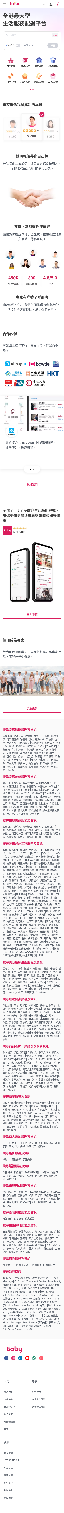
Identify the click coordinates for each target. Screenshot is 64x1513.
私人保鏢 (20, 1146)
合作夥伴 (8, 1482)
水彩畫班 (11, 1086)
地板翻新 (44, 928)
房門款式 (33, 900)
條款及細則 (9, 1406)
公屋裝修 (45, 860)
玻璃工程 (50, 952)
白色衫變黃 (24, 742)
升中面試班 (40, 1083)
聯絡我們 (32, 484)
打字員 (26, 1109)
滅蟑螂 (28, 736)
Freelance (39, 1112)
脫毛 (55, 971)
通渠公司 (36, 796)
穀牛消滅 (33, 766)
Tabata (46, 1008)
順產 (31, 1195)
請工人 (45, 759)
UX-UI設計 (28, 1116)
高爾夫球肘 (21, 1248)
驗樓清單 (14, 880)
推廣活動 (8, 1490)
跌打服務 (25, 1251)
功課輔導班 (35, 1086)
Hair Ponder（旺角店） (34, 1305)
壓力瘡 (40, 975)
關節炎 (30, 1234)
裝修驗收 (27, 941)
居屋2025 (12, 934)
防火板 (42, 914)
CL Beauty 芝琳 (17, 1288)
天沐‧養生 (29, 1329)
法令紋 (45, 988)
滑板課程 (44, 1025)
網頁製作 (21, 1102)
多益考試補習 (45, 1079)
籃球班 (21, 1025)
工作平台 (29, 911)
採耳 (26, 975)
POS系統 (34, 1126)
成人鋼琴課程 (30, 1079)
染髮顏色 (37, 968)
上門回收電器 (16, 833)
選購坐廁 (33, 880)
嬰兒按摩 (22, 1195)
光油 (20, 911)
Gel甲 (25, 985)
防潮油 (51, 914)
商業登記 (14, 1106)
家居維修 (49, 800)
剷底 (11, 924)
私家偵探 (31, 1146)
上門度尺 (41, 894)
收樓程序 (27, 890)
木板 (24, 900)
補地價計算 (21, 924)
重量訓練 (7, 1005)
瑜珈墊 (23, 1005)
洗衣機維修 (35, 810)
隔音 (48, 911)
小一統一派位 (48, 1072)
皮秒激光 (46, 971)
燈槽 (55, 938)
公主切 (26, 988)
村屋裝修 (36, 863)
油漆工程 (14, 952)
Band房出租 (41, 1116)
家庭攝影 (27, 1159)
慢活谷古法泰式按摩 (38, 1288)
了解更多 (32, 708)
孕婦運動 (11, 1012)
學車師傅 (22, 1142)
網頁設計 (45, 1123)
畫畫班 (38, 1062)
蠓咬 (20, 756)
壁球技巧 (11, 1018)
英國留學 (22, 1065)
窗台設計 (40, 921)
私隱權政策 (9, 1421)
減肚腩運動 (24, 1032)
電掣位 (52, 786)
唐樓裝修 (52, 887)
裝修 (5, 849)
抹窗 (11, 746)
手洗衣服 (11, 742)
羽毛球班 (47, 1022)
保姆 (9, 1205)
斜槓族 (52, 1109)
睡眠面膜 (29, 992)
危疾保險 (43, 1231)
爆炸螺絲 (11, 928)
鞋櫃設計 (29, 883)
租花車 (45, 1172)
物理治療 (40, 1245)
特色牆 (36, 887)
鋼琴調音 (34, 813)
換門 (27, 796)
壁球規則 (22, 1018)
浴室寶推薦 (28, 783)
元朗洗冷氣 (13, 753)
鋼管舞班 (27, 1036)
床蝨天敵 (11, 763)
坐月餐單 (18, 1192)
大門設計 (20, 921)
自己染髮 (50, 975)
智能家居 (44, 873)
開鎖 (26, 806)
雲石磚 (27, 877)
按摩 (20, 968)
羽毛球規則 (13, 1015)
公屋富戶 (44, 934)
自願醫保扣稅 (10, 1231)
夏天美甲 (33, 978)
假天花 (38, 904)
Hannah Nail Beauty (31, 1325)
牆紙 (20, 887)
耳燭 (20, 975)
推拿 (13, 971)
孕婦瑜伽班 (37, 1032)
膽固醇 (23, 1238)
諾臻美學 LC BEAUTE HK (20, 1318)
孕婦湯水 (47, 1192)
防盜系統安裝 (20, 945)
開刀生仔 (18, 1198)
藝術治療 (14, 1251)
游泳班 (21, 1029)
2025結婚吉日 (32, 1172)
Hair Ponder (33, 1291)
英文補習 (47, 1086)
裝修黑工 (11, 931)
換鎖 (32, 806)
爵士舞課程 (32, 1025)
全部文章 (8, 1467)
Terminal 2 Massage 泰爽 (16, 1277)
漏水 (5, 783)
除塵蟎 (23, 739)
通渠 (27, 789)
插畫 (49, 1059)
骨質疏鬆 (20, 1234)
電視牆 (10, 921)
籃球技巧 (25, 1015)
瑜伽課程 (49, 1032)
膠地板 (23, 907)
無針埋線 (51, 978)
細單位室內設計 (15, 883)
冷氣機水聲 (37, 793)
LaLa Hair (13, 1325)
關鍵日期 (11, 911)
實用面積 (38, 890)
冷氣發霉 (51, 746)
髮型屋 (27, 968)
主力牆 (52, 866)
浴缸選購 (18, 877)
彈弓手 (30, 1245)
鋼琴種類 (36, 1069)
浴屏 (9, 877)
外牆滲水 (33, 931)
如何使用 (36, 1391)
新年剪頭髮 (21, 978)
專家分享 (8, 1475)
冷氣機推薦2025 (20, 793)
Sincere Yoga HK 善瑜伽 (27, 1298)
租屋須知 (22, 928)
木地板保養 (43, 917)
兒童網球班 (40, 1036)
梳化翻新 (22, 810)
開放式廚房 (48, 863)
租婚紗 (21, 1175)
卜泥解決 (29, 749)
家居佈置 (14, 907)
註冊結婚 (7, 1172)
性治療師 (48, 1234)
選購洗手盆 (46, 880)
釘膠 (9, 938)
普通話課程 (20, 1052)
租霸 (29, 866)
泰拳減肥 (14, 1022)
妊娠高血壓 (50, 1195)
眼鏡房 (23, 880)
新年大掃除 (42, 749)
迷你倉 (17, 826)
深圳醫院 (14, 1238)
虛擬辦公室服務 (31, 1119)
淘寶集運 (11, 830)
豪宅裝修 (16, 860)
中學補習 (22, 1086)
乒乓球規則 (48, 1018)
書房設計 (25, 853)
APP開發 (11, 1130)
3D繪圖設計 (47, 1119)
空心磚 (10, 904)
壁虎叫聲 (11, 756)
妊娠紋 (38, 1195)
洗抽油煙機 (37, 742)
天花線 (27, 887)
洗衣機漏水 (17, 789)
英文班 (19, 1062)
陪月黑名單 (13, 1202)
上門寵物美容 (37, 1264)
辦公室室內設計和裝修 (32, 952)
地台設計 (14, 917)
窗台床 (49, 921)
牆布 (20, 897)
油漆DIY (33, 914)
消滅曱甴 (36, 759)
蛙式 (44, 1015)
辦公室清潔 (9, 1102)
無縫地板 (11, 887)
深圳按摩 (22, 982)
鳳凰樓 (23, 849)
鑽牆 (44, 866)
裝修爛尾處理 (14, 870)
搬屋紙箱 (22, 830)
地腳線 (32, 917)
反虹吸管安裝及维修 (17, 813)
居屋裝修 (41, 856)
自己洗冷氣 (17, 749)
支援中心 (8, 1399)
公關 (42, 1106)
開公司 (34, 1106)
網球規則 (44, 1012)
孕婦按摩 (52, 1198)
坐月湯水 (7, 1192)
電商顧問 (45, 1126)
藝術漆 (47, 877)
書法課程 (29, 1076)
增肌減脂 (11, 1032)
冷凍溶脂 (34, 985)
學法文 (21, 1055)
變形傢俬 (42, 924)
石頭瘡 (12, 982)
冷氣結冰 (16, 800)
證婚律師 (11, 1179)
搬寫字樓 (49, 830)
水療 (42, 978)
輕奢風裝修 (17, 856)
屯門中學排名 (14, 1069)
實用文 (26, 1069)
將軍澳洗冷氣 (41, 753)
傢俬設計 (48, 904)
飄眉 (17, 985)
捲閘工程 (49, 945)
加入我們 (8, 1414)
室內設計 (47, 853)
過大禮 (38, 1175)
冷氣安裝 (47, 796)
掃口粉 (50, 894)
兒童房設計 (24, 863)
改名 (11, 1146)
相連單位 (41, 883)
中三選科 (11, 1065)
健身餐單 (36, 1008)
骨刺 (48, 1245)
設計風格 (21, 894)
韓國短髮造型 (14, 988)
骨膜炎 (21, 1245)
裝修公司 (14, 849)
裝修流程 (41, 870)
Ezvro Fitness (15, 1329)
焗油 (42, 985)
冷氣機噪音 (48, 789)
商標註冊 (25, 1106)
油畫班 (10, 1062)
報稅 (33, 1109)
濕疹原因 (49, 1238)
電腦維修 (43, 803)
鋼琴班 (50, 1083)
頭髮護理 (22, 971)
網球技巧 (33, 1012)
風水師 (38, 1142)
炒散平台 (21, 1112)
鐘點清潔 (33, 763)
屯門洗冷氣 (26, 753)
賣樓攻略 (44, 900)
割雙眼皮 (36, 988)
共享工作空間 (14, 1116)
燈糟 (40, 955)
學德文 (29, 1055)
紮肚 (33, 1202)
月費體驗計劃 (38, 1406)
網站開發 (18, 1123)
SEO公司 (11, 1126)
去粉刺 (49, 982)
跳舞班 (47, 1062)
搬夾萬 (30, 836)
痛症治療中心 (36, 1238)
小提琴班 (11, 1089)
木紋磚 (45, 897)
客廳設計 (29, 856)
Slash (12, 1112)
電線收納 (42, 786)
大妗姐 (30, 1175)
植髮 (46, 968)
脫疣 (49, 985)
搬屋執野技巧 (36, 830)
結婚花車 (11, 1175)
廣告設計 (51, 1106)
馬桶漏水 (36, 789)
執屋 (47, 736)
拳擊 (42, 1005)
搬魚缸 (21, 836)
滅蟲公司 (38, 736)
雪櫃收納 (20, 746)
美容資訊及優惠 (12, 1460)
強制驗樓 (37, 948)
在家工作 (42, 1109)
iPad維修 (11, 810)
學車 (5, 1142)
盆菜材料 (11, 766)
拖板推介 (47, 783)
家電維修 (38, 800)
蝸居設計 (14, 853)
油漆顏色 (37, 877)
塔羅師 (41, 1146)
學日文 (12, 1055)
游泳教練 (11, 1029)
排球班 (12, 1025)
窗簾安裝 (21, 955)
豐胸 (13, 975)
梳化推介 (16, 890)
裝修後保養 (28, 870)
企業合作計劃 (38, 1399)
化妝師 (12, 1142)
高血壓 (38, 1234)
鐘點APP (40, 739)
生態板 (30, 894)
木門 (9, 900)
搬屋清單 (27, 826)
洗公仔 (26, 759)
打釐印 (16, 938)
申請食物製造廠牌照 (38, 1102)
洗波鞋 (49, 739)
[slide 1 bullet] (30, 89)
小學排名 (33, 1065)
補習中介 (51, 1055)
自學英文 (32, 1052)
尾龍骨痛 (11, 1245)
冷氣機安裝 (15, 783)
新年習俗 (44, 763)
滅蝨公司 (18, 736)
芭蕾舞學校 (51, 1076)
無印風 (50, 883)
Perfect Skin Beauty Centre (23, 1295)
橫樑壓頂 (46, 907)
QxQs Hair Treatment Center (30, 1281)
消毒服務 (48, 756)
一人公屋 (22, 931)
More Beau (13, 1305)
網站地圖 (8, 1497)
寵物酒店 (7, 1264)
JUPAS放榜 (17, 1072)
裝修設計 (52, 856)
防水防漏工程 (36, 945)
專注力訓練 (25, 1231)
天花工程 (48, 948)
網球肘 (38, 1248)
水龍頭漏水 (13, 786)
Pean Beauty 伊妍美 (34, 1322)
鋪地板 (27, 897)
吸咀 (38, 783)
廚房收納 (31, 746)
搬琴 (27, 833)
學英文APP (44, 1052)
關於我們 (8, 1391)
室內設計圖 (51, 890)
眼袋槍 (32, 982)
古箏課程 (16, 1079)
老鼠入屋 (29, 756)
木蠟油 (16, 900)
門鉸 (22, 786)
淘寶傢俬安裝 (23, 948)
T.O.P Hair (30, 1312)
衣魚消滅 (16, 759)
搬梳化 (38, 836)
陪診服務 (7, 1218)
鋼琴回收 (36, 833)
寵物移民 (50, 1264)
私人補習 (7, 1052)
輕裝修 (12, 897)
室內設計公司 (36, 849)
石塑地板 (44, 931)
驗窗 (9, 945)
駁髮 (32, 975)
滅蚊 (31, 739)
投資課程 (14, 1083)
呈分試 (30, 1059)
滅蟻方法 (22, 766)
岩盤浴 (53, 968)
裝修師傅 (49, 849)
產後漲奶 (29, 1198)
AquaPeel (40, 992)
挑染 (31, 971)
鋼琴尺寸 (47, 1069)
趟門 (43, 887)
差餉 (24, 938)
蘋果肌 (10, 985)
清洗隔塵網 (13, 739)
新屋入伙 (38, 826)
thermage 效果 (15, 992)
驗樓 (36, 941)
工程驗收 (40, 911)
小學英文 (40, 1055)
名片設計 (22, 1126)
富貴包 (10, 1241)
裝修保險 (11, 873)
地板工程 (14, 803)
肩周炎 (10, 1248)
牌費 (31, 1142)
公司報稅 (16, 1109)
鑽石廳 (37, 866)
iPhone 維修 (15, 806)
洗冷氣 (41, 746)
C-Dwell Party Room (30, 1308)
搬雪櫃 (47, 836)
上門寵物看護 (21, 1264)
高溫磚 (23, 914)
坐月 (27, 1192)
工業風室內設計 (31, 860)
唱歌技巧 (41, 1059)
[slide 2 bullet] (32, 89)
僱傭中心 (22, 763)
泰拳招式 (25, 1022)
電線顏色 (31, 786)
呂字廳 (53, 900)
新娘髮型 (18, 1172)
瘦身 (37, 971)
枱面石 (30, 921)
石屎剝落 (33, 928)
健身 (27, 1008)
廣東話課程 (17, 1076)
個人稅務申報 (14, 1119)
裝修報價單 (24, 873)
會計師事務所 (32, 1123)
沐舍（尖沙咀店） (41, 1277)
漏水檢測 (41, 806)
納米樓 (36, 897)
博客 (6, 1429)
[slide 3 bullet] (34, 89)
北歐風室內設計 (17, 866)
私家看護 (29, 1218)
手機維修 (18, 796)
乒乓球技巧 (35, 1018)
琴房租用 (51, 1112)
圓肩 (31, 1248)
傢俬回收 (47, 833)
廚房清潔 (49, 742)
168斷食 (42, 1029)
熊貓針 (10, 978)
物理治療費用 (37, 1241)
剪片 (30, 1112)
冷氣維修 (27, 800)
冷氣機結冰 (50, 793)
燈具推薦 (32, 955)
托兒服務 (25, 1202)
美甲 (13, 968)
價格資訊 (8, 1452)
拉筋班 (17, 1036)
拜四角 (47, 938)
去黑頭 (41, 982)
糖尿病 (53, 1231)
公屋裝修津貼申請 (28, 934)
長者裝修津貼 (35, 938)
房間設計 (11, 863)
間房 (37, 907)
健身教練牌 (17, 1008)
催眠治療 (48, 1248)
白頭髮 (19, 1241)
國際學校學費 (32, 1072)
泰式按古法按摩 (44, 1318)
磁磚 (31, 907)
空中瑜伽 (51, 1005)
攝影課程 (29, 1062)
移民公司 (48, 1142)
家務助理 (7, 736)
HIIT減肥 (33, 1005)
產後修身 (41, 1198)
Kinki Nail (13, 1315)
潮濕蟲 (38, 756)
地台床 (23, 917)
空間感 (19, 904)
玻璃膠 (32, 924)
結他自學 (21, 1059)
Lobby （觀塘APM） (30, 1315)
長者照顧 (18, 1218)
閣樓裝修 (14, 914)
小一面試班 (26, 1083)
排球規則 (36, 1022)
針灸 (34, 1231)
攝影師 (6, 1159)
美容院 (6, 968)
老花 (11, 1234)
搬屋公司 (7, 826)
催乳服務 (42, 1202)
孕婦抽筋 (11, 1195)
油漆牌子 (29, 904)
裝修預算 (16, 941)
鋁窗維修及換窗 (28, 803)
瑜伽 (16, 1005)
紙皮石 (34, 873)
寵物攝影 (16, 1159)
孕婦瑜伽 (31, 1029)
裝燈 (42, 941)
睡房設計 (36, 853)
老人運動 (22, 1012)
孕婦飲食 (36, 1192)
